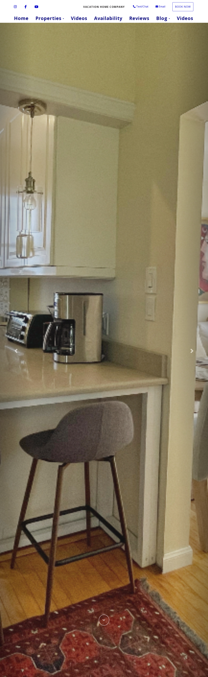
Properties (48, 18)
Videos (79, 18)
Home (21, 18)
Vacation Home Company (104, 7)
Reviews (139, 18)
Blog (161, 18)
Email (162, 6)
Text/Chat (142, 6)
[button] (15, 350)
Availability (108, 18)
